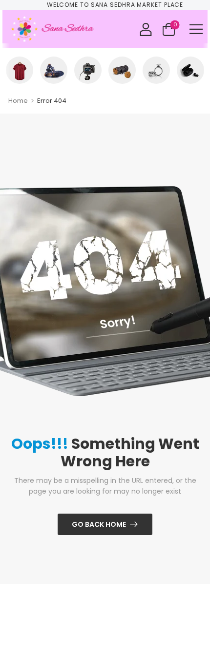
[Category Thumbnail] (19, 70)
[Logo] (53, 29)
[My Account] (145, 29)
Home (18, 100)
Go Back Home (99, 524)
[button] (196, 29)
